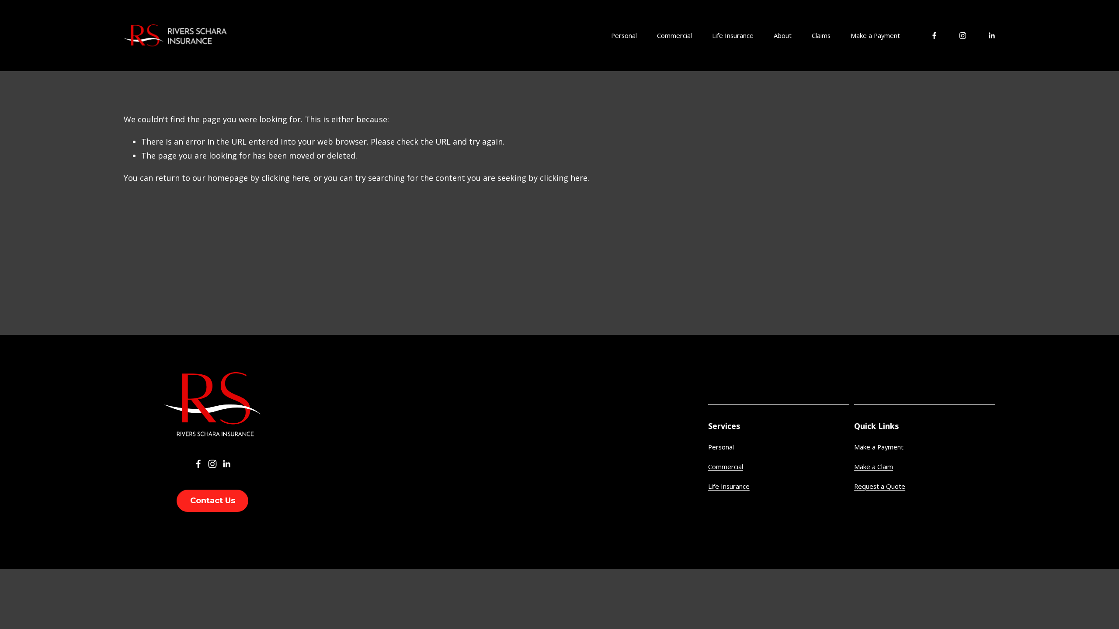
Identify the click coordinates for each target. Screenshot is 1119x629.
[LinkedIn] (991, 35)
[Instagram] (963, 35)
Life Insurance (733, 35)
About (783, 35)
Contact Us (212, 500)
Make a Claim (873, 466)
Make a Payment (875, 35)
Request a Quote (879, 486)
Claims (821, 35)
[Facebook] (934, 35)
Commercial (725, 466)
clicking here (285, 178)
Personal (721, 446)
